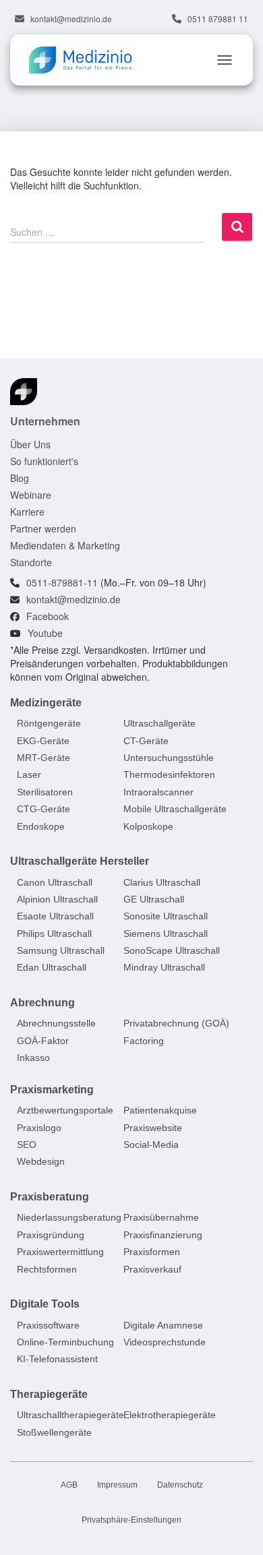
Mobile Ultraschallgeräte (175, 808)
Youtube (45, 633)
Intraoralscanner (158, 792)
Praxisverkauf (152, 1269)
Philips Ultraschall (54, 933)
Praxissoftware (48, 1325)
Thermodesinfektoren (169, 775)
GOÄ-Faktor (43, 1040)
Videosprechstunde (164, 1342)
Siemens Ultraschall (165, 933)
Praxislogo (39, 1127)
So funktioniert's (44, 461)
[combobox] (107, 231)
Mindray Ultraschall (164, 968)
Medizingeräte (46, 702)
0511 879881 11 (217, 18)
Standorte (31, 562)
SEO (26, 1144)
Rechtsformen (47, 1269)
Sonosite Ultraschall (165, 916)
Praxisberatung (49, 1196)
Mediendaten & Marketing (65, 545)
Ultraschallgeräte (159, 723)
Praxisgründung (50, 1234)
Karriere (27, 511)
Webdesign (41, 1162)
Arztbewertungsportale (65, 1110)
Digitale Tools (45, 1304)
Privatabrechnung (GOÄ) (176, 1023)
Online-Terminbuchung (65, 1342)
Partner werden (43, 528)
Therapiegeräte (49, 1394)
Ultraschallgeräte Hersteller (79, 861)
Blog (19, 478)
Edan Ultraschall (51, 968)
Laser (29, 775)
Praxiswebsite (152, 1127)
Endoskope (41, 826)
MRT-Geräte (43, 757)
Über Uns (30, 444)
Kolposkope (148, 826)
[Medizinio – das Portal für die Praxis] (85, 60)
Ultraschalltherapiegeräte (70, 1414)
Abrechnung (42, 1002)
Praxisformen (151, 1251)
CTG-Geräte (43, 808)
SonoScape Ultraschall (171, 950)
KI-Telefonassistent (57, 1358)
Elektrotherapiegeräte (169, 1414)
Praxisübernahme (161, 1218)
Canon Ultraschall (54, 882)
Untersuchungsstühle (168, 757)
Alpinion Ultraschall (57, 899)
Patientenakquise (160, 1110)
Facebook (47, 616)
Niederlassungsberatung (69, 1218)
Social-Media (151, 1144)
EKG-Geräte (43, 740)
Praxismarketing (52, 1089)
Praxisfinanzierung (162, 1234)
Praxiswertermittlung (60, 1251)
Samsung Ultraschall (61, 950)
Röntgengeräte (49, 723)
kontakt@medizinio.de (71, 18)
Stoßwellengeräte (54, 1432)
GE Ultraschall (153, 899)
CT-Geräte (146, 740)
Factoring (143, 1040)
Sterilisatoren (45, 792)
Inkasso (33, 1057)
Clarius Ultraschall (161, 882)
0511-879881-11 (62, 582)
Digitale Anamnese (163, 1325)
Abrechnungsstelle (56, 1023)
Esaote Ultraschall (55, 916)
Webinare (30, 494)
